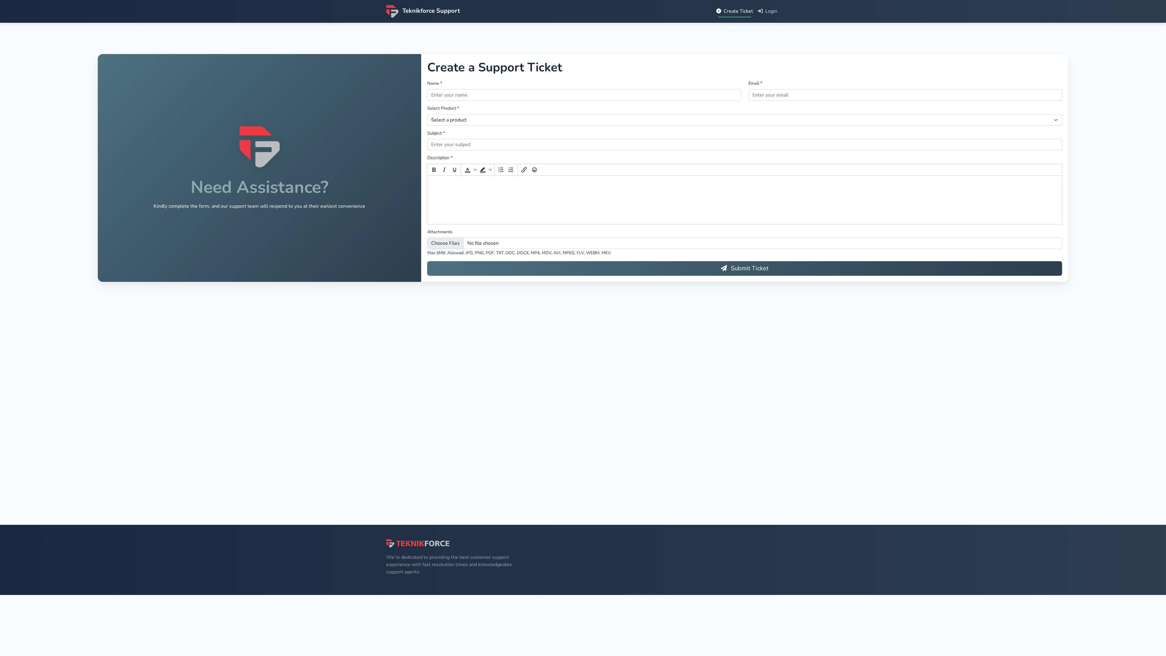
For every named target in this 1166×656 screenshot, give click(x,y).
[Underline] (454, 170)
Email (755, 83)
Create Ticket (737, 11)
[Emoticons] (534, 170)
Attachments (439, 232)
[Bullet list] (501, 170)
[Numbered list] (511, 170)
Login (770, 11)
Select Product (443, 108)
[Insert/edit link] (524, 170)
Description (439, 158)
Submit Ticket (749, 268)
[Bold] (434, 170)
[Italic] (444, 170)
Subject (436, 133)
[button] (470, 170)
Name (434, 83)
